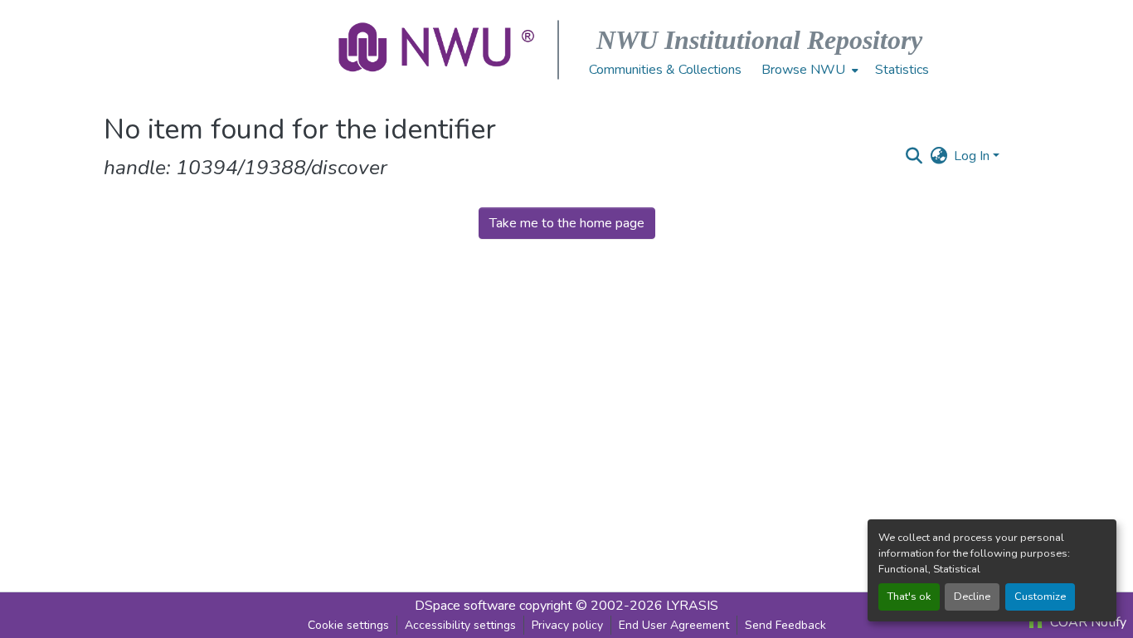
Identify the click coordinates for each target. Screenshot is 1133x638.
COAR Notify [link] (1086, 622)
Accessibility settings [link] (460, 625)
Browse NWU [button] (803, 70)
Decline (972, 596)
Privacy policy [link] (567, 625)
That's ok (909, 596)
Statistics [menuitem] (902, 70)
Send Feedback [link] (785, 625)
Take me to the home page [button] (566, 223)
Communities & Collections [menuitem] (665, 70)
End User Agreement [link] (674, 625)
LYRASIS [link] (692, 606)
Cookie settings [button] (348, 625)
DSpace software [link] (465, 606)
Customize (1040, 596)
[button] (438, 50)
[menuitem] (808, 70)
